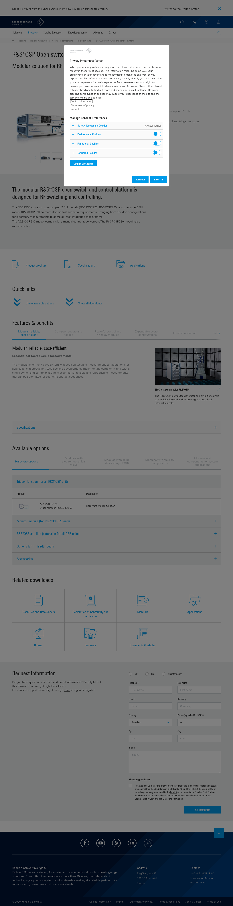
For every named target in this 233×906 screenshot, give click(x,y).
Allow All (140, 179)
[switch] (157, 134)
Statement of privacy (82, 105)
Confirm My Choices (83, 163)
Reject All (158, 179)
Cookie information (81, 101)
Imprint (75, 109)
